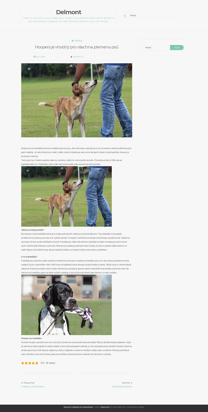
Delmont (68, 12)
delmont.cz (78, 57)
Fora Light (105, 407)
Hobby (78, 40)
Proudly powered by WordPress (78, 407)
